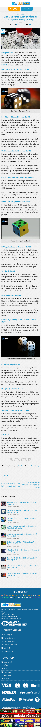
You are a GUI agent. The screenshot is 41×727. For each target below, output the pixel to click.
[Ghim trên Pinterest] (25, 459)
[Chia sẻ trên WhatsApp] (11, 459)
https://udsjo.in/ (13, 616)
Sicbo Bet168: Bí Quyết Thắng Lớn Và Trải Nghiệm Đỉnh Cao (21, 543)
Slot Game (20, 14)
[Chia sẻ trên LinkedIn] (29, 459)
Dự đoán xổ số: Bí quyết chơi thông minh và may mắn (22, 519)
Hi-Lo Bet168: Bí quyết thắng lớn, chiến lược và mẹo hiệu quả (23, 551)
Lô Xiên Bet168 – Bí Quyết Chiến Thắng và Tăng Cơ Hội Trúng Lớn (21, 527)
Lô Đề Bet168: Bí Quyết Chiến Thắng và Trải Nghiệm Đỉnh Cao (22, 535)
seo (30, 25)
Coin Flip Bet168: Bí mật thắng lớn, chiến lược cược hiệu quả (31, 484)
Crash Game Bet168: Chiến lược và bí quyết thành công (22, 574)
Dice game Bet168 (7, 53)
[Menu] (2, 3)
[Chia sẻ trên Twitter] (18, 459)
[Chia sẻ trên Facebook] (15, 459)
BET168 (4, 65)
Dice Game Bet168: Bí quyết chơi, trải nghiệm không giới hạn (22, 566)
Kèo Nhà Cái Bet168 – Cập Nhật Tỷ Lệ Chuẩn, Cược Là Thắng (23, 511)
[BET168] (20, 3)
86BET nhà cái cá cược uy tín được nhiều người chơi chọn (23, 503)
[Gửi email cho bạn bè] (22, 459)
